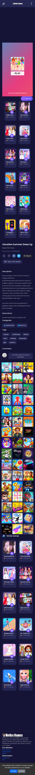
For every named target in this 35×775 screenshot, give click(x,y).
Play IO (4, 753)
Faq (3, 760)
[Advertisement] (17, 24)
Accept (13, 771)
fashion (26, 334)
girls (5, 342)
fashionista (22, 338)
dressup (6, 334)
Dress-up (23, 325)
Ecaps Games (6, 751)
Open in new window (14, 262)
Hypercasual (10, 325)
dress (5, 338)
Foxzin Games (6, 750)
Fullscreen (28, 98)
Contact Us (5, 758)
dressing (13, 338)
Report (28, 256)
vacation (12, 342)
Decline (21, 771)
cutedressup (16, 334)
